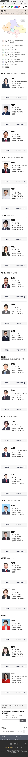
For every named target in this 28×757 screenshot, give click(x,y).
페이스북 (17, 7)
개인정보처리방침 (8, 747)
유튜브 (19, 7)
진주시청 (16, 739)
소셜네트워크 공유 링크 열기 (25, 12)
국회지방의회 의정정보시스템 (8, 731)
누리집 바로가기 (19, 97)
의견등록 (22, 720)
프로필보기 (7, 97)
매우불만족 (14, 717)
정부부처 (3, 736)
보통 (21, 715)
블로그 (12, 7)
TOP (25, 744)
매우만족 (6, 715)
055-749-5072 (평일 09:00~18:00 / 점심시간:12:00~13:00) (14, 751)
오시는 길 (21, 747)
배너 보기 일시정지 (24, 727)
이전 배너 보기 (22, 727)
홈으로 (1, 13)
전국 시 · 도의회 (18, 736)
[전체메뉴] (26, 7)
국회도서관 (20, 731)
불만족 (6, 717)
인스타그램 (15, 7)
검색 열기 (23, 7)
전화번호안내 (15, 747)
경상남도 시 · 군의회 (6, 739)
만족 (13, 715)
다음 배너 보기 (26, 727)
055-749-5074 (20, 705)
